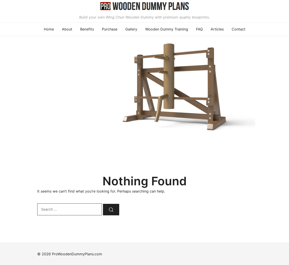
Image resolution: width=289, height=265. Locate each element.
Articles (217, 29)
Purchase (109, 29)
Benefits (87, 29)
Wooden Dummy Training (166, 29)
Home (49, 29)
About (67, 29)
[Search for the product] (111, 209)
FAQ (199, 29)
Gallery (131, 29)
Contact (238, 29)
